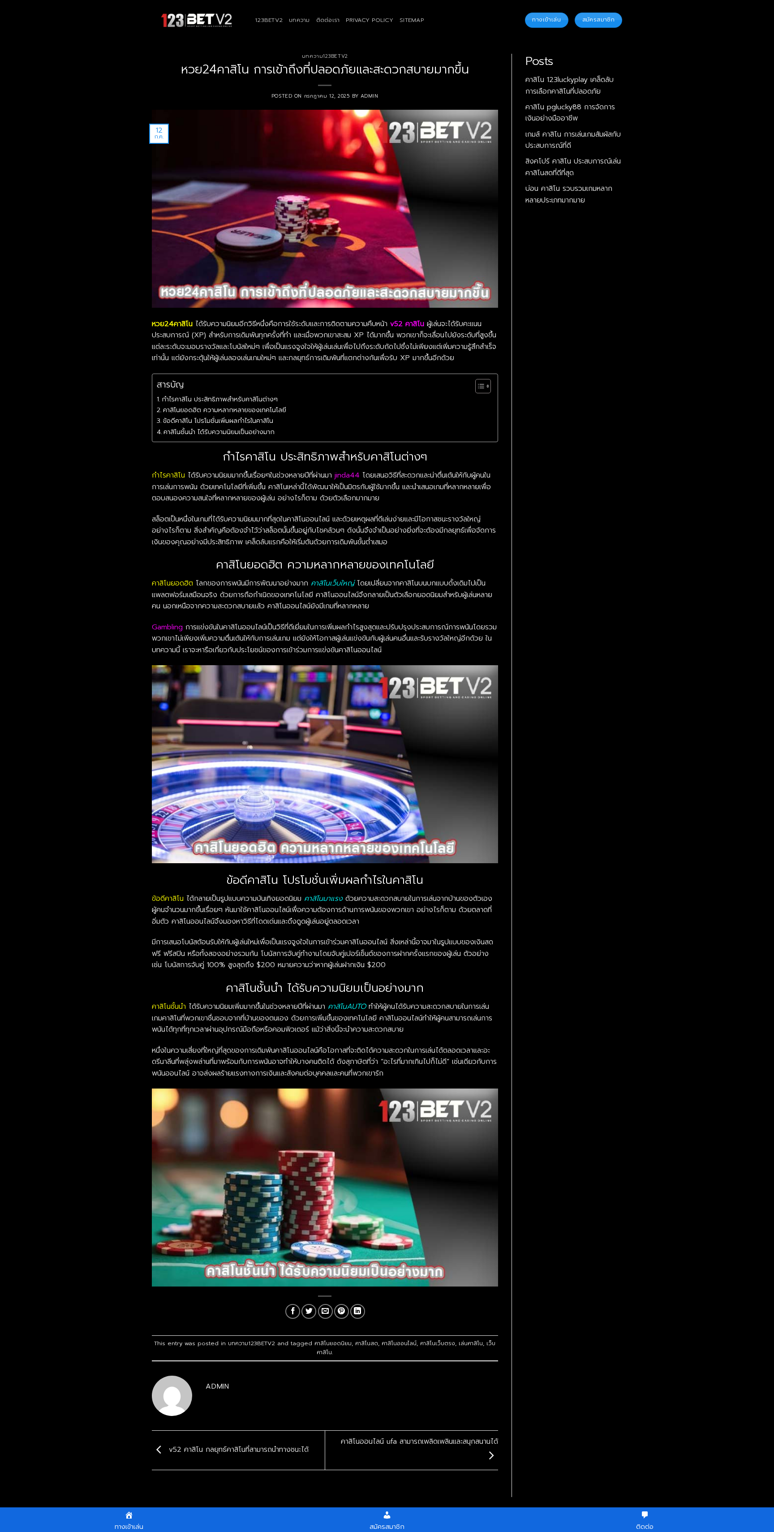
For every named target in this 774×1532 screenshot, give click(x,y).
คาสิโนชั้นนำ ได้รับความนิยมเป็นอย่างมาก (219, 432)
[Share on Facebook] (292, 1311)
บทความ (299, 20)
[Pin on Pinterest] (341, 1311)
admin (369, 96)
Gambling (167, 627)
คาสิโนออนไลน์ (399, 1343)
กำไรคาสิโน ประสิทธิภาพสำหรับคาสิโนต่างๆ (220, 399)
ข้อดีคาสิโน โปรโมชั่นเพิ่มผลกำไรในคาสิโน (218, 421)
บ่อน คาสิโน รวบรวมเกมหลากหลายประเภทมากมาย (568, 194)
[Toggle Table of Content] (479, 386)
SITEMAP (412, 20)
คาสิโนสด (366, 1343)
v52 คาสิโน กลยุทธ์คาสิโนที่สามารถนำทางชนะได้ (237, 1450)
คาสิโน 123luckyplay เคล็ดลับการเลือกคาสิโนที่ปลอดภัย (569, 85)
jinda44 (347, 475)
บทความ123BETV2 (325, 56)
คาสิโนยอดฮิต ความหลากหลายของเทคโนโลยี (224, 410)
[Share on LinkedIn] (357, 1311)
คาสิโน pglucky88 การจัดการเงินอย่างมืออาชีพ (570, 113)
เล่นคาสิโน (471, 1343)
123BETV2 (269, 20)
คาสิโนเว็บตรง (437, 1343)
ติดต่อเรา (328, 20)
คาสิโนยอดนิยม (333, 1343)
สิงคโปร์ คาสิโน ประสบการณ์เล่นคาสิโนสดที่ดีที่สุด (573, 167)
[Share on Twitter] (308, 1311)
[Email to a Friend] (325, 1311)
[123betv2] (196, 20)
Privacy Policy (369, 20)
